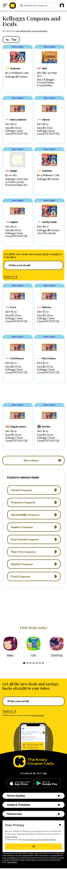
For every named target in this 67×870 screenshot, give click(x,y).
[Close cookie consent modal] (60, 825)
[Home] (13, 5)
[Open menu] (5, 5)
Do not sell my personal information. (39, 839)
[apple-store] (20, 783)
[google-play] (47, 783)
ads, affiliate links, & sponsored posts (32, 31)
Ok (33, 846)
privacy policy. (11, 836)
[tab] (24, 663)
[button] (17, 69)
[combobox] (11, 39)
